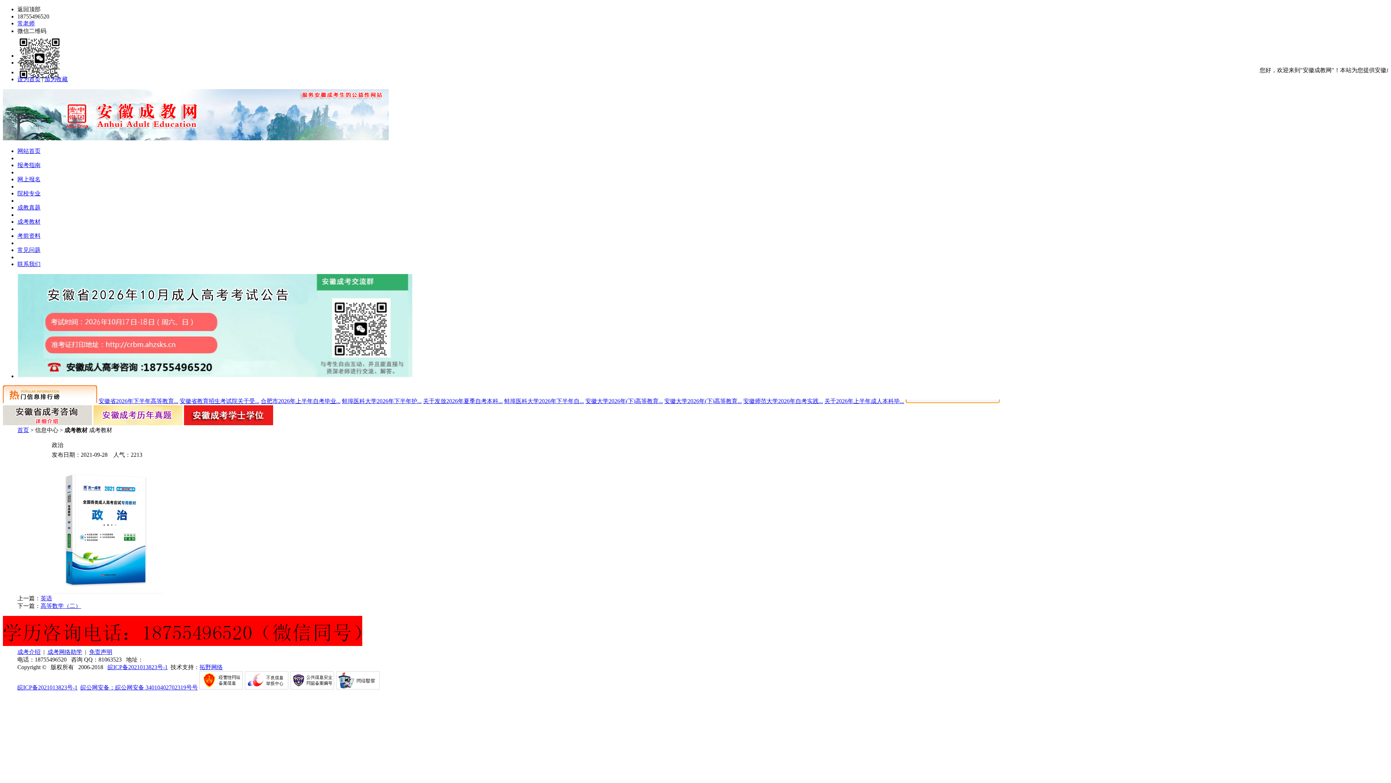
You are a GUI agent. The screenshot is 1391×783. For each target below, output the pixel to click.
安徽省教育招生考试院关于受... (219, 401)
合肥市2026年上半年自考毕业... (301, 401)
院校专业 (29, 193)
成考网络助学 (64, 652)
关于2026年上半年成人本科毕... (864, 401)
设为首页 (29, 79)
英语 (46, 598)
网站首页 (29, 151)
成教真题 (29, 207)
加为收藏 (56, 79)
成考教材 (29, 222)
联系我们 (29, 264)
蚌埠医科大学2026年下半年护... (382, 401)
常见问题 (29, 250)
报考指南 (29, 165)
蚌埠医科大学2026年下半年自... (544, 401)
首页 (23, 430)
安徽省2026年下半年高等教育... (138, 401)
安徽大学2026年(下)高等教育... (624, 401)
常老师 (26, 23)
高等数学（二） (61, 606)
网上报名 (29, 179)
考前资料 (29, 236)
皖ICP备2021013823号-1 (138, 667)
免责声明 (100, 652)
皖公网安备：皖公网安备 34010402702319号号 (139, 687)
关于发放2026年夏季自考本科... (463, 401)
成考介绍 (29, 652)
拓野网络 (211, 667)
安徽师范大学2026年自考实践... (783, 401)
